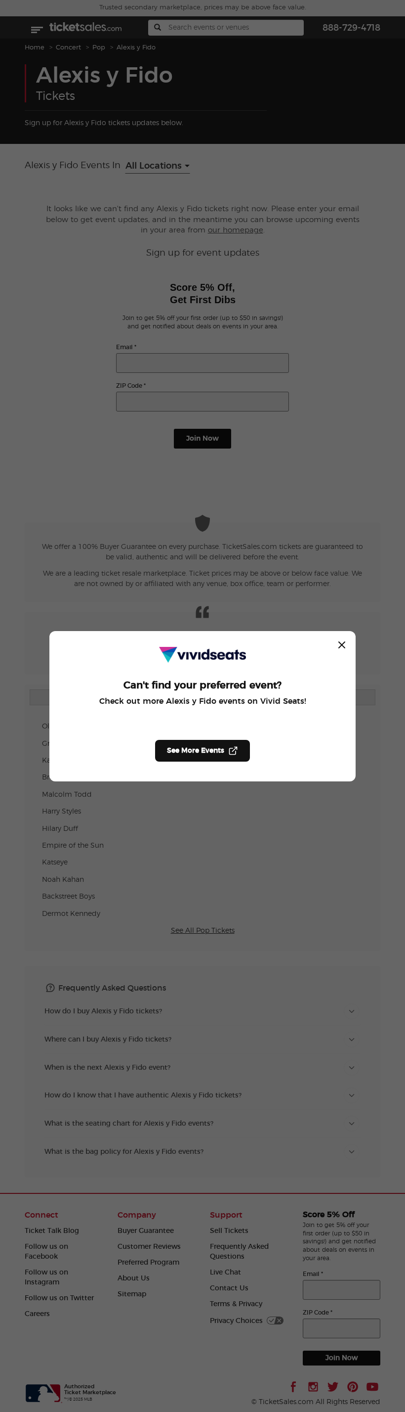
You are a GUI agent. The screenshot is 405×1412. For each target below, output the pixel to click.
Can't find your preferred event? (202, 685)
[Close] (342, 645)
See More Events (195, 750)
